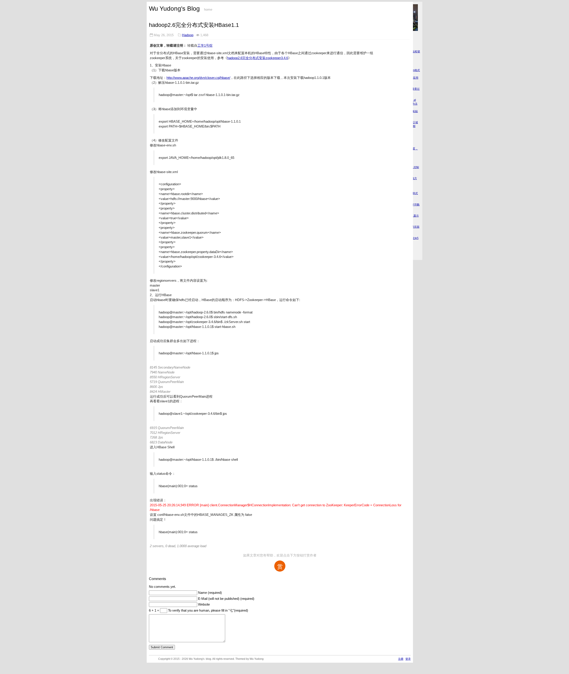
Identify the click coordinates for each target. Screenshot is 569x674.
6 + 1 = (154, 610)
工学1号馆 (204, 45)
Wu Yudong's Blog (174, 8)
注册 (400, 658)
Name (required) (210, 592)
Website (204, 604)
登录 (408, 658)
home (208, 9)
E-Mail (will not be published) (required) (226, 598)
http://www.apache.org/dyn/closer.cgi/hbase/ (198, 78)
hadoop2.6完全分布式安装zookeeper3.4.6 (257, 58)
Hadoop (187, 35)
